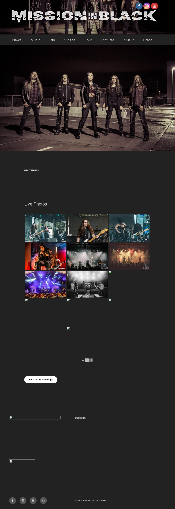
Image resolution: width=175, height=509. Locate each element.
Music (35, 40)
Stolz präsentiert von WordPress (90, 500)
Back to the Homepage (40, 379)
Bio (52, 40)
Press (148, 40)
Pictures (108, 40)
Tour (88, 40)
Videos (70, 40)
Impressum (80, 418)
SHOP (129, 40)
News (16, 40)
